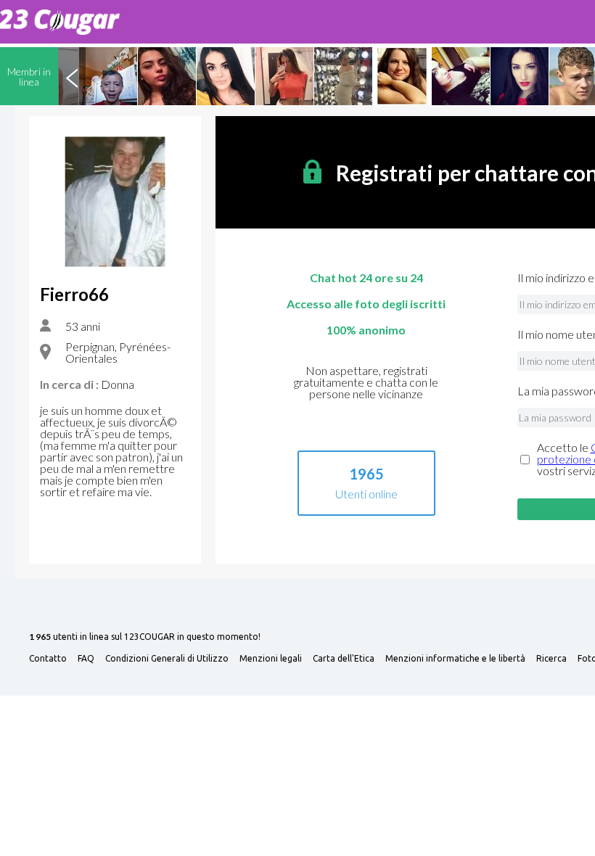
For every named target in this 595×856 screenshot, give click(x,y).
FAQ (86, 658)
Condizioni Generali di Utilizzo (167, 658)
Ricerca (551, 658)
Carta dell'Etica (343, 658)
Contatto (48, 658)
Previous (72, 76)
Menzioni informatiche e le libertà (455, 658)
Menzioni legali (270, 658)
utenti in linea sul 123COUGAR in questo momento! (144, 637)
